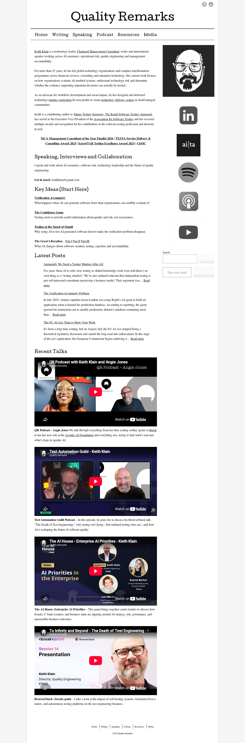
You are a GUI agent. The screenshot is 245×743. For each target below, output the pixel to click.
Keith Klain (41, 51)
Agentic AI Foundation (79, 435)
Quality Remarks (122, 18)
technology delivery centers (117, 100)
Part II (76, 241)
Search (166, 252)
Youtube (211, 4)
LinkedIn (204, 4)
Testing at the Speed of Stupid (53, 226)
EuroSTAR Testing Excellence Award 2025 (106, 143)
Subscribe (204, 272)
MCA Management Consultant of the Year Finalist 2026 (77, 138)
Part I (68, 241)
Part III (85, 241)
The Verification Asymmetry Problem (66, 293)
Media (150, 35)
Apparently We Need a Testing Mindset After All (73, 264)
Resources (128, 35)
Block (153, 430)
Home (41, 35)
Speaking (82, 35)
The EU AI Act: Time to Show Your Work (69, 322)
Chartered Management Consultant (98, 51)
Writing (60, 35)
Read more (59, 314)
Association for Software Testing (113, 119)
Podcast (104, 35)
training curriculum (60, 100)
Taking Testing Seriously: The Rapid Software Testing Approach (113, 114)
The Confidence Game (49, 212)
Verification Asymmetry (49, 197)
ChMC (141, 143)
